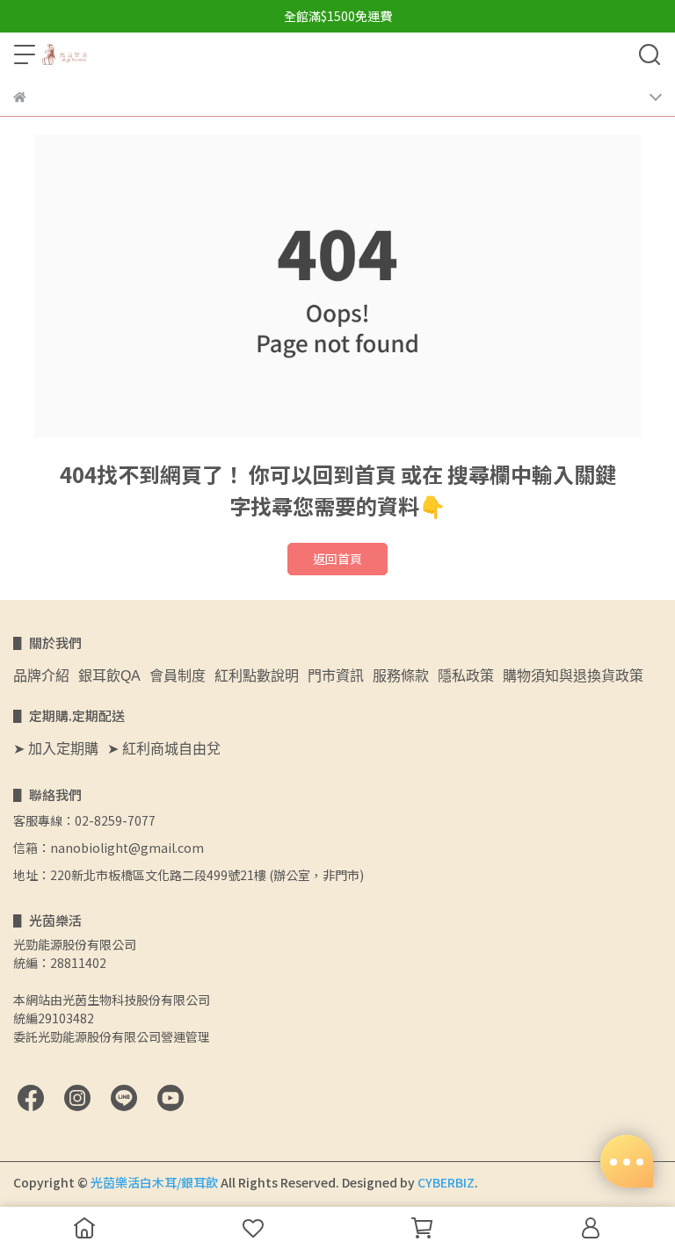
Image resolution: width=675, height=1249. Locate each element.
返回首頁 (337, 558)
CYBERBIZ (446, 1182)
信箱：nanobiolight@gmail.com (108, 847)
